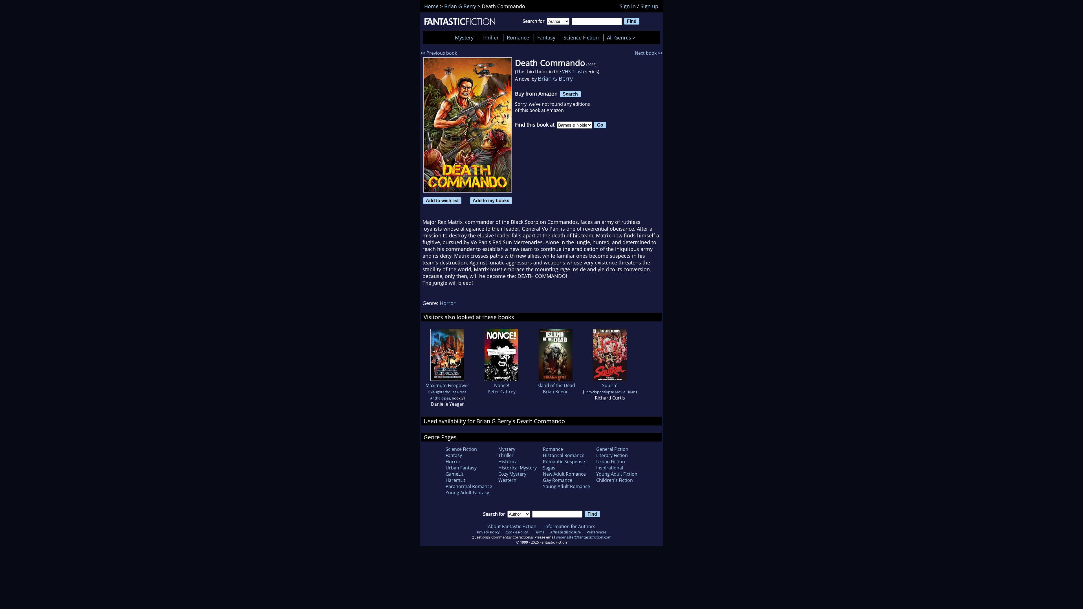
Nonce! (501, 385)
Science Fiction (581, 37)
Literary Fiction (612, 455)
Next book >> (649, 53)
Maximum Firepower (447, 385)
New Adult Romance (564, 474)
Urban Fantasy (461, 468)
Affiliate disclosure (565, 532)
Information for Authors (569, 526)
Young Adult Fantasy (467, 492)
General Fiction (612, 449)
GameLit (454, 474)
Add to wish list (442, 200)
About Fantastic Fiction (512, 526)
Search (570, 93)
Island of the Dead (555, 385)
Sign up (649, 6)
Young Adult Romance (566, 486)
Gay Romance (557, 480)
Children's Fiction (614, 480)
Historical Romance (563, 455)
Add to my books (491, 200)
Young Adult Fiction (616, 474)
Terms (539, 532)
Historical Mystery (517, 468)
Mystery (464, 37)
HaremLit (455, 480)
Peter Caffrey (502, 392)
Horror (447, 303)
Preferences (596, 532)
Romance (518, 37)
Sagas (549, 468)
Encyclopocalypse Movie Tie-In (609, 391)
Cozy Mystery (512, 474)
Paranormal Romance (469, 486)
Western (507, 480)
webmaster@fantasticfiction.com (583, 537)
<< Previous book (438, 53)
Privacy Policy (488, 532)
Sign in (628, 6)
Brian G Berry (555, 78)
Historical (508, 461)
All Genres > (622, 37)
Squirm (610, 385)
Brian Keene (556, 392)
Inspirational (609, 468)
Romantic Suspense (564, 461)
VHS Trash (573, 72)
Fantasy (546, 37)
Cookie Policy (517, 532)
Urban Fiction (610, 461)
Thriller (490, 37)
